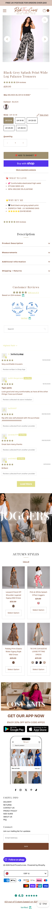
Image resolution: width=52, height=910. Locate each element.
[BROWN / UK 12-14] (13, 662)
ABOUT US (7, 817)
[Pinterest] (31, 789)
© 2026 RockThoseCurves (14, 865)
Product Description (12, 243)
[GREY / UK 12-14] (32, 662)
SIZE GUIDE (8, 814)
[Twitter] (26, 789)
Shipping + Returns (12, 271)
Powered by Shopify (36, 865)
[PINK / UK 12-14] (38, 603)
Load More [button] (26, 484)
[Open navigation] (5, 10)
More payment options (26, 170)
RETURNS (7, 805)
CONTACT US (8, 808)
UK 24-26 (9, 128)
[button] (10, 82)
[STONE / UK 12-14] (44, 662)
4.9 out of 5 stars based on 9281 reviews (26, 901)
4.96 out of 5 (33, 293)
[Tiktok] (36, 789)
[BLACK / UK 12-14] (40, 662)
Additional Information (14, 262)
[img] (7, 360)
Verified (24, 318)
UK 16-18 (20, 120)
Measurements (9, 252)
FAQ (5, 820)
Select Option (13, 613)
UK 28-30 (22, 128)
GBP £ (27, 873)
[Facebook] (15, 789)
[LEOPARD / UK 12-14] (13, 606)
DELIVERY (7, 802)
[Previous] (7, 39)
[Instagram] (20, 789)
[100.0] (17, 308)
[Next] (45, 39)
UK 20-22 (32, 120)
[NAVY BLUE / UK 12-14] (36, 662)
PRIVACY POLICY (10, 811)
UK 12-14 (8, 120)
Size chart (43, 115)
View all (26, 562)
